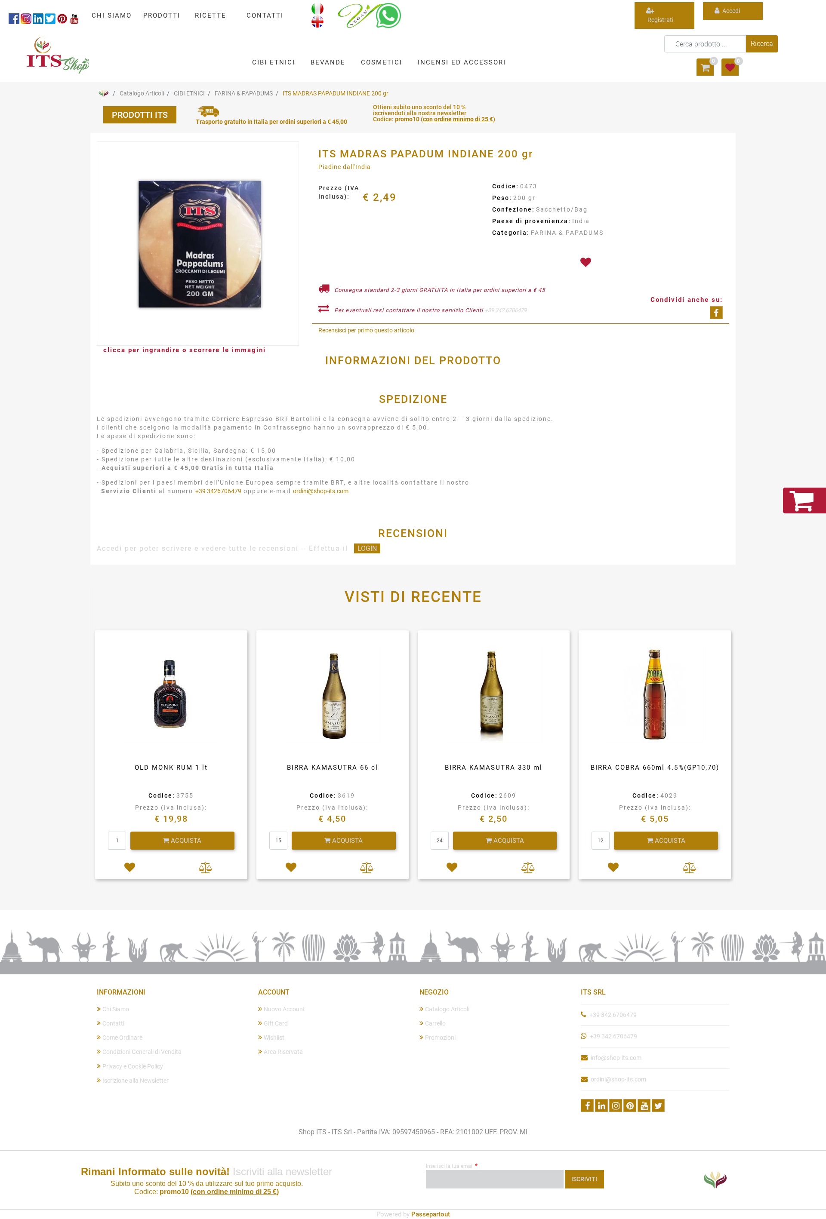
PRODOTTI (161, 15)
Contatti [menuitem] (113, 1023)
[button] (762, 43)
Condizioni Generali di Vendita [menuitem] (142, 1051)
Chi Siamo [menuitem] (115, 1009)
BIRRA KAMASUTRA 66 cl (332, 767)
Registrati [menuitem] (659, 19)
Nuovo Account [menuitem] (284, 1009)
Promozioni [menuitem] (440, 1037)
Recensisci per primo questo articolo (366, 330)
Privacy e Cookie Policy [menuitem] (132, 1066)
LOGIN (367, 548)
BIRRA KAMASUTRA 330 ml (493, 767)
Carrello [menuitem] (435, 1023)
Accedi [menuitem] (730, 10)
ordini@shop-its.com (320, 491)
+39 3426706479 (218, 491)
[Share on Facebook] (716, 312)
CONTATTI (265, 15)
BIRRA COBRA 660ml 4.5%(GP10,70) (655, 767)
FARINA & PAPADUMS (244, 93)
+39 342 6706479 (506, 310)
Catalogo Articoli (142, 93)
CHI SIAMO (112, 15)
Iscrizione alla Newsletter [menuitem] (135, 1080)
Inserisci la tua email (452, 1165)
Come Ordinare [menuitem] (122, 1037)
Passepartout (430, 1214)
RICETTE (210, 15)
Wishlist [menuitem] (274, 1037)
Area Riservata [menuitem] (283, 1051)
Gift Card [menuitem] (276, 1023)
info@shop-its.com (616, 1057)
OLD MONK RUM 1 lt (171, 767)
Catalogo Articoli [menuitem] (447, 1009)
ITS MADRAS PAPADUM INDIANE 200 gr (335, 93)
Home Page (103, 93)
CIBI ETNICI (189, 93)
